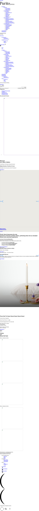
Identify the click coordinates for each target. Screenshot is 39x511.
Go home (1, 0)
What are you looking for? (4, 88)
